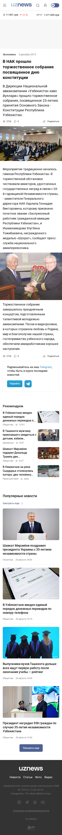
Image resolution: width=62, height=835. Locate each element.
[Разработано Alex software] (31, 828)
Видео (48, 777)
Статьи (27, 777)
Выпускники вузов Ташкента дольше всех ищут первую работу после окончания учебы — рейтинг (29, 668)
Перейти (15, 383)
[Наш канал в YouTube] (43, 802)
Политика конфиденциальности (31, 810)
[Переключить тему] (55, 5)
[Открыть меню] (5, 5)
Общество (8, 619)
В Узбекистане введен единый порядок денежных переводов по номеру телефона (27, 609)
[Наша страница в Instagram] (19, 802)
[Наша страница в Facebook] (35, 802)
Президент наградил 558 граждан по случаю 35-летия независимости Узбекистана (29, 727)
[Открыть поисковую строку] (38, 5)
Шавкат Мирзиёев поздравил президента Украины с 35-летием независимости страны (27, 549)
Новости (15, 777)
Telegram (46, 367)
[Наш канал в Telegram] (27, 802)
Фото (38, 777)
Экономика (9, 54)
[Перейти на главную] (21, 5)
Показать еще (31, 748)
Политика (8, 559)
